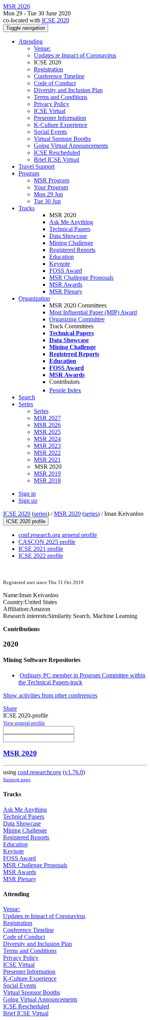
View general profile (24, 723)
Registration (48, 69)
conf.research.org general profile (57, 535)
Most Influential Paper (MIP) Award (93, 312)
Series (41, 411)
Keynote (59, 263)
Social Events (50, 131)
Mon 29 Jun (48, 194)
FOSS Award (65, 270)
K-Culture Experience (60, 125)
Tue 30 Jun (47, 201)
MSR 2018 (47, 480)
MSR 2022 (47, 452)
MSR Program (51, 180)
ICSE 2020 (55, 20)
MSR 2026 (47, 425)
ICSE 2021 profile (40, 548)
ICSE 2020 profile (25, 521)
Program (28, 173)
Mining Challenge (71, 243)
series (40, 513)
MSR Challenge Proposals (81, 277)
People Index (65, 390)
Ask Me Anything (71, 222)
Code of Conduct (55, 83)
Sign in (27, 493)
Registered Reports (72, 250)
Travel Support (36, 166)
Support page (17, 779)
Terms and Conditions (60, 97)
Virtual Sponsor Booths (62, 138)
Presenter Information (60, 118)
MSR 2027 (47, 418)
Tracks (26, 208)
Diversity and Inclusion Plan (68, 90)
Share (10, 708)
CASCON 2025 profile (46, 542)
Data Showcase (68, 236)
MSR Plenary (65, 291)
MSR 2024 (47, 439)
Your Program (51, 187)
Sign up (27, 500)
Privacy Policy (51, 104)
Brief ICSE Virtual (56, 159)
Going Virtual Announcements (71, 145)
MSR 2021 (47, 459)
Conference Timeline (59, 76)
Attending (30, 41)
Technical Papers (69, 229)
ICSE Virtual (49, 111)
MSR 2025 (47, 432)
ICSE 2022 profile (40, 555)
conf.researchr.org (39, 772)
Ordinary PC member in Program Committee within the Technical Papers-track (81, 679)
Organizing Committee (77, 319)
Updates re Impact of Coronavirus (75, 55)
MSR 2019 (47, 473)
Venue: (42, 48)
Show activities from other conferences (50, 695)
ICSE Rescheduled (57, 152)
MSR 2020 (67, 513)
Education (61, 256)
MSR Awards (65, 284)
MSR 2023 (47, 445)
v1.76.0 (74, 772)
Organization (34, 298)
